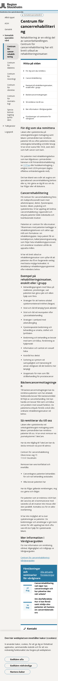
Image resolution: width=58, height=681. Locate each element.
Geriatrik (8, 29)
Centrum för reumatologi (11, 100)
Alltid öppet (10, 17)
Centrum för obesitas (11, 87)
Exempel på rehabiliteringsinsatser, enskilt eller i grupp (39, 86)
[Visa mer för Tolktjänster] (2, 126)
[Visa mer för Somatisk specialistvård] (2, 35)
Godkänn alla (17, 659)
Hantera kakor (17, 671)
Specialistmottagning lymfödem (10, 114)
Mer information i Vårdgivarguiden (39, 109)
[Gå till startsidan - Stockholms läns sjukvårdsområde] (29, 6)
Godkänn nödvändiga (21, 665)
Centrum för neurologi (11, 76)
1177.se (26, 165)
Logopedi (9, 132)
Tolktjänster (10, 126)
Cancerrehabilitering (33, 78)
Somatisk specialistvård (9, 38)
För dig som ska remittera (35, 71)
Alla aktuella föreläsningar (47, 573)
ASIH (7, 23)
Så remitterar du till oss (34, 102)
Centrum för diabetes (11, 65)
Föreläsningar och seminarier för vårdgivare (38, 117)
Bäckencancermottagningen (36, 95)
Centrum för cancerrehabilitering (11, 51)
